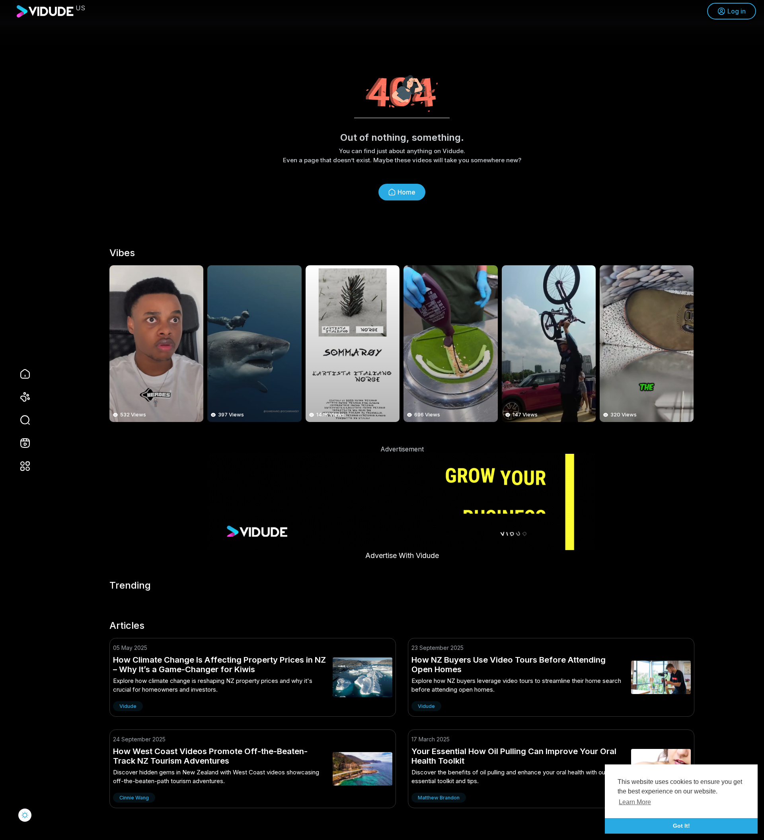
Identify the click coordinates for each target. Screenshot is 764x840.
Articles (126, 625)
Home (406, 192)
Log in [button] (736, 11)
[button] (20, 420)
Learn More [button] (635, 802)
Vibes (122, 253)
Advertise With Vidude (402, 555)
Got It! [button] (681, 825)
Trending (130, 585)
